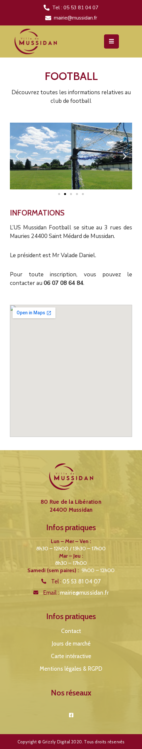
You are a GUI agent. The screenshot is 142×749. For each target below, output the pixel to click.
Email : (76, 592)
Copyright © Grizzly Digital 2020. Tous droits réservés (71, 741)
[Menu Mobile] (111, 41)
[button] (59, 194)
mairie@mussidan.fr (75, 18)
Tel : (76, 581)
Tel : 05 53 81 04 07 (75, 7)
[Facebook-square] (71, 715)
